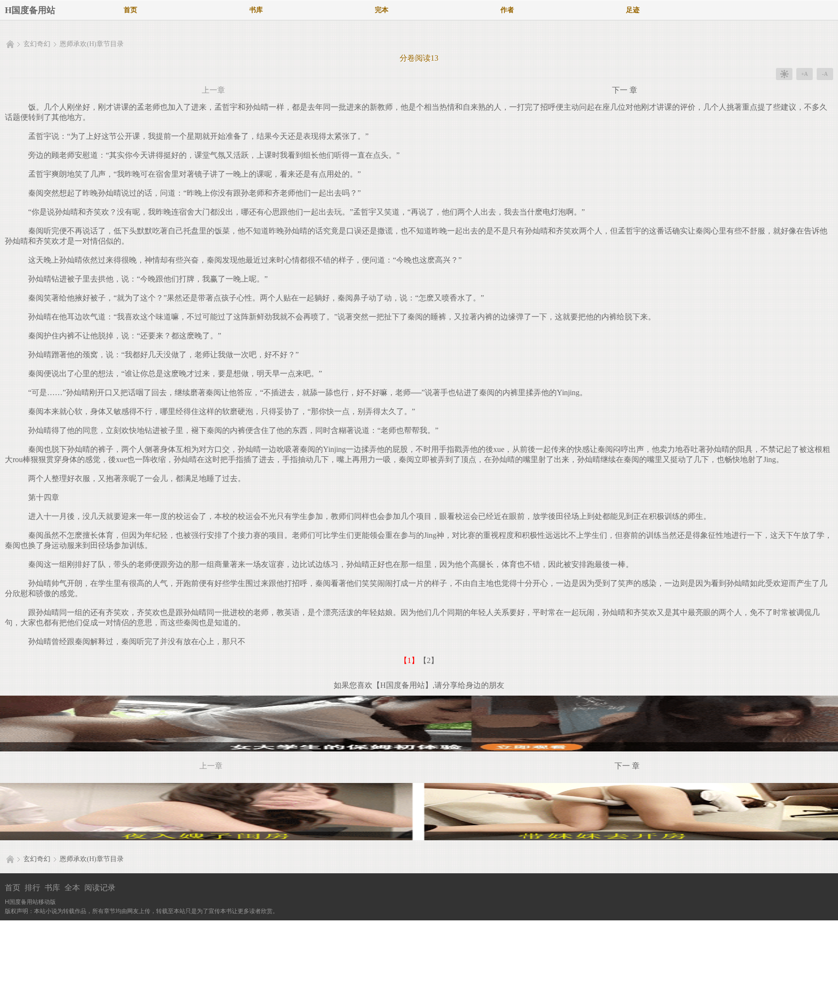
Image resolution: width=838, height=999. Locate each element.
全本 (72, 887)
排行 (32, 887)
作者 (507, 10)
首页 (130, 10)
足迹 (633, 10)
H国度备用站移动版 (30, 902)
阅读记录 (99, 887)
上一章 (213, 90)
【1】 (409, 660)
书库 (256, 10)
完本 (381, 10)
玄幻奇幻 (36, 44)
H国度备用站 (30, 10)
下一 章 (624, 90)
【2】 (428, 660)
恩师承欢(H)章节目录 (92, 44)
